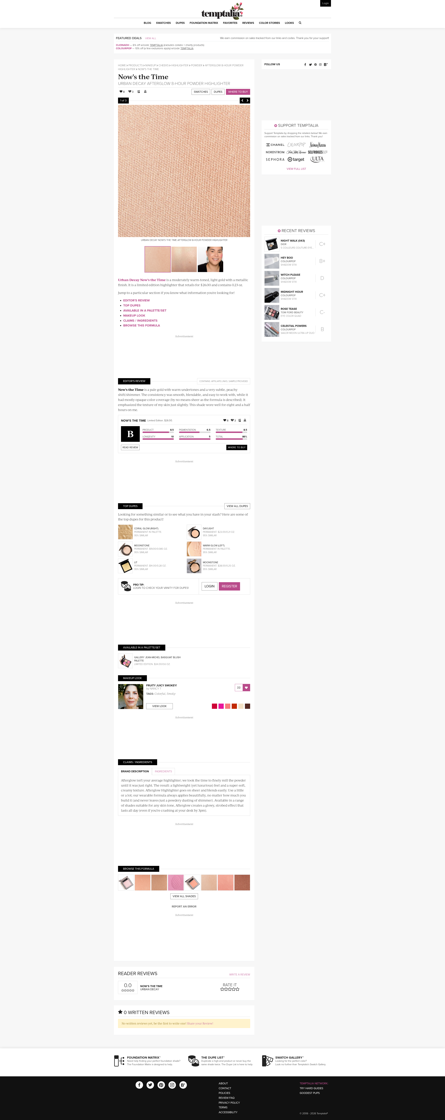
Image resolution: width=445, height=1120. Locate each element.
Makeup (150, 65)
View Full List (296, 169)
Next (247, 100)
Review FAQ (226, 1098)
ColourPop (124, 48)
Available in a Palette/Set (144, 310)
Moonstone (141, 545)
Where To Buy (237, 447)
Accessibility (228, 1112)
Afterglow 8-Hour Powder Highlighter (188, 83)
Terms (223, 1107)
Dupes (218, 92)
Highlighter (179, 65)
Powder (196, 65)
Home (122, 65)
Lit (135, 562)
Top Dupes (131, 305)
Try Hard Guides (311, 1088)
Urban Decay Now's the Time (142, 279)
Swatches (201, 92)
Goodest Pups (310, 1093)
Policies (224, 1093)
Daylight (208, 528)
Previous (242, 100)
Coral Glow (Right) (146, 528)
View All (150, 38)
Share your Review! (200, 1023)
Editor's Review (136, 300)
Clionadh (122, 45)
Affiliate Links (219, 381)
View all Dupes (237, 506)
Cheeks (164, 65)
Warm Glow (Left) (214, 545)
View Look (159, 706)
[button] (147, 23)
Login (325, 3)
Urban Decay (132, 83)
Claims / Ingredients (140, 320)
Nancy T (155, 688)
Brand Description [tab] (135, 771)
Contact (225, 1088)
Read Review (130, 447)
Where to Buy (238, 92)
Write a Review (239, 974)
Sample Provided (238, 381)
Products (135, 65)
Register (229, 586)
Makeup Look (134, 315)
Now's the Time (143, 76)
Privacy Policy (229, 1103)
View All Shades (184, 896)
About (223, 1083)
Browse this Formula (141, 325)
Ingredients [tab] (163, 771)
